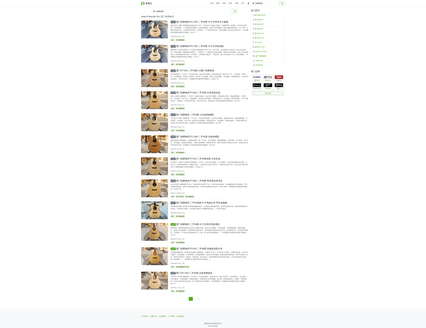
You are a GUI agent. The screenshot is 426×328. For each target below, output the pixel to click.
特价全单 (259, 60)
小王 (182, 105)
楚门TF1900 (179, 196)
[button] (248, 3)
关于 (243, 3)
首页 (212, 3)
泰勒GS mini (260, 47)
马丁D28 (258, 42)
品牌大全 (153, 316)
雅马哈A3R (259, 24)
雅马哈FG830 (260, 15)
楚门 (172, 40)
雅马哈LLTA (259, 38)
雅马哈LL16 (259, 33)
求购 (236, 3)
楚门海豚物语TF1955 (182, 267)
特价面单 (259, 65)
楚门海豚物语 (180, 40)
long (183, 61)
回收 (230, 3)
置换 (218, 3)
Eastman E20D (261, 51)
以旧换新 (162, 316)
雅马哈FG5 (259, 28)
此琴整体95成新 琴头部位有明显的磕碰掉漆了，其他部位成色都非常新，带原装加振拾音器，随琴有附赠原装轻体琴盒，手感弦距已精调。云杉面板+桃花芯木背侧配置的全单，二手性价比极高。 (209, 207)
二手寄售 (171, 316)
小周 (182, 36)
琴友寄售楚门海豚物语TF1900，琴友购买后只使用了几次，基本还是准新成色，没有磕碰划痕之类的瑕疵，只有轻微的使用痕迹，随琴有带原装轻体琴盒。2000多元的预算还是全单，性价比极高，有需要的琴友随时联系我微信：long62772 (209, 186)
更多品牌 (268, 93)
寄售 (224, 3)
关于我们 (144, 316)
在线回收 (180, 316)
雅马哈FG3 (259, 19)
